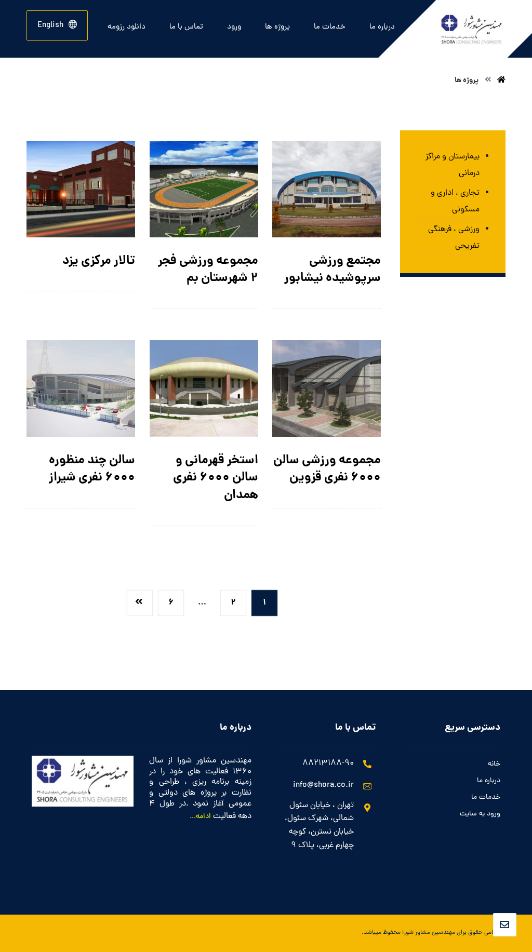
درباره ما (488, 780)
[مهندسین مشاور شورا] (501, 80)
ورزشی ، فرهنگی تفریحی (454, 237)
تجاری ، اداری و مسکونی (455, 201)
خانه (494, 764)
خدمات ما (485, 797)
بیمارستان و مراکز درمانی (452, 165)
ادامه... (200, 816)
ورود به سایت (480, 814)
